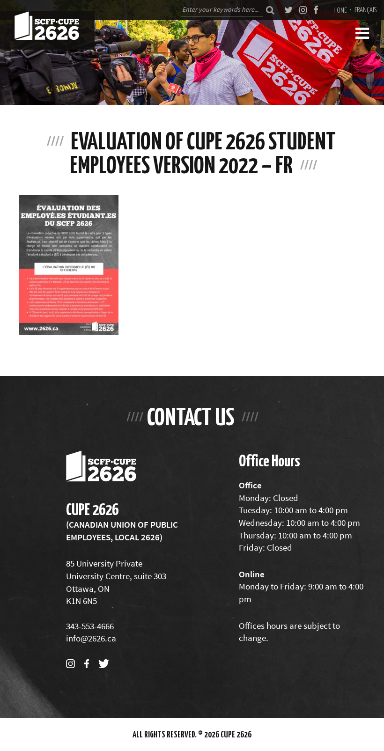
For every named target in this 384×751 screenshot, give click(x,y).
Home (340, 10)
